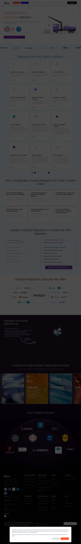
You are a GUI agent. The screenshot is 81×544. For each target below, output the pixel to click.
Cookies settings (56, 538)
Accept (64, 538)
